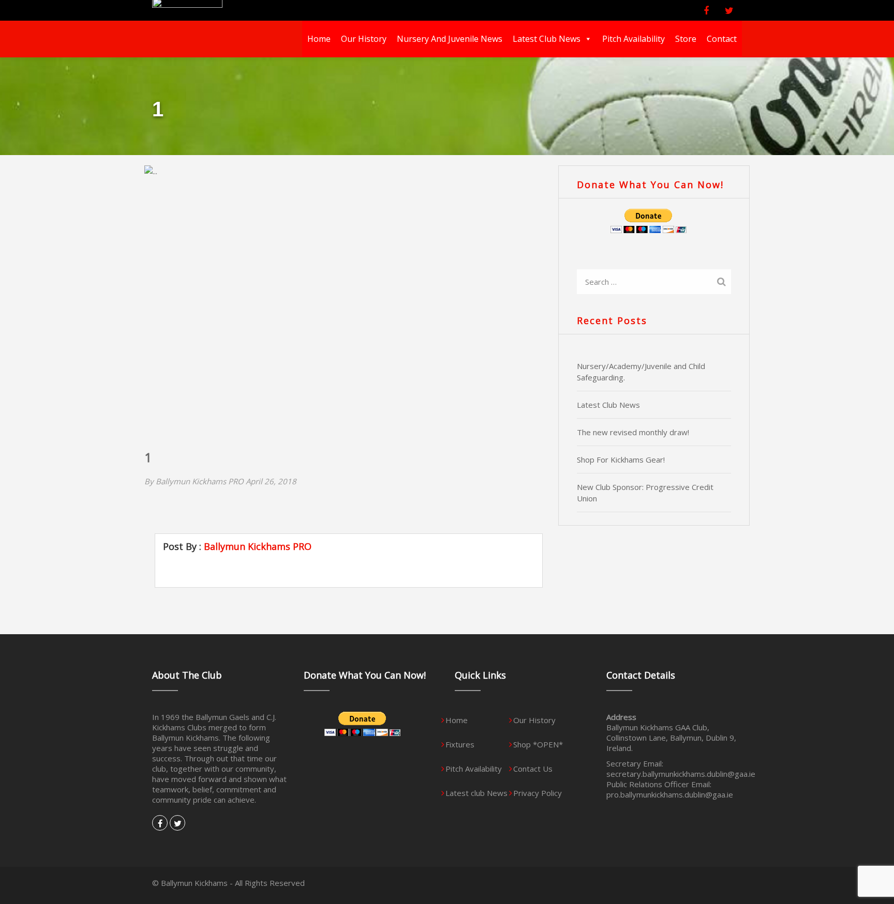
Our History (363, 38)
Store (685, 38)
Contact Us (533, 768)
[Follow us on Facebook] (708, 11)
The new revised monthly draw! (633, 432)
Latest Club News (608, 405)
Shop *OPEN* (538, 744)
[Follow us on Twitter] (731, 11)
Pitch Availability (633, 38)
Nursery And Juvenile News (449, 38)
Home (319, 38)
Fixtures (459, 744)
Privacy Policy (537, 793)
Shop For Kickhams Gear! (621, 459)
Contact (722, 38)
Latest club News (546, 38)
